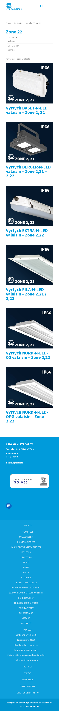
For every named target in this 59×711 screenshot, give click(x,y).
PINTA (26, 572)
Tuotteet (27, 531)
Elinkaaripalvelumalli (26, 634)
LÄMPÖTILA (26, 557)
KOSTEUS (26, 552)
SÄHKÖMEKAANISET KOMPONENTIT (26, 592)
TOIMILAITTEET (26, 608)
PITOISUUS (26, 577)
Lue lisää (34, 706)
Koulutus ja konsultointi (26, 650)
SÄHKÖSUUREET (26, 597)
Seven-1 (23, 702)
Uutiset (27, 666)
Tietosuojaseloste (14, 462)
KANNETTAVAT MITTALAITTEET (26, 547)
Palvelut (28, 629)
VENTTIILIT (26, 623)
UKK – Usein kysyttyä (28, 692)
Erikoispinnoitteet (26, 639)
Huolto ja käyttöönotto (26, 644)
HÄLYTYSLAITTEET (26, 542)
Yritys (27, 673)
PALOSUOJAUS (26, 613)
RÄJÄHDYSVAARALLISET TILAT (26, 587)
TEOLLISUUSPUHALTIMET (26, 603)
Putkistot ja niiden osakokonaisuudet (26, 655)
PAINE (26, 567)
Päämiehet (27, 679)
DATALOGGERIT (26, 536)
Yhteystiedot (27, 686)
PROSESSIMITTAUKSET (26, 582)
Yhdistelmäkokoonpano (26, 660)
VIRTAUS (26, 618)
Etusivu (9, 23)
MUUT (26, 562)
